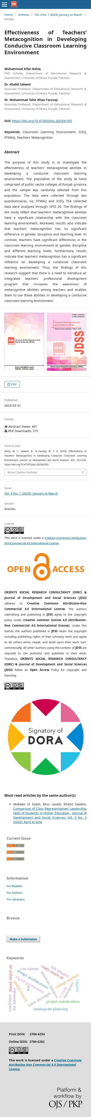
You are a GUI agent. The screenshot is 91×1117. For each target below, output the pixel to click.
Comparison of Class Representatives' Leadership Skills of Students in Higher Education (50, 810)
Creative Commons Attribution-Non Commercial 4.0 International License (45, 1064)
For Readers (14, 886)
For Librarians (16, 899)
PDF (14, 384)
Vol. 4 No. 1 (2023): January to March (58, 15)
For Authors (14, 893)
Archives (23, 15)
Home (8, 15)
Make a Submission (23, 939)
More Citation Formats (22, 472)
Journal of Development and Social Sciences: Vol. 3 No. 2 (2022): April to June (50, 817)
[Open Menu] (4, 4)
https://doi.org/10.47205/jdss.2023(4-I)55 (42, 121)
